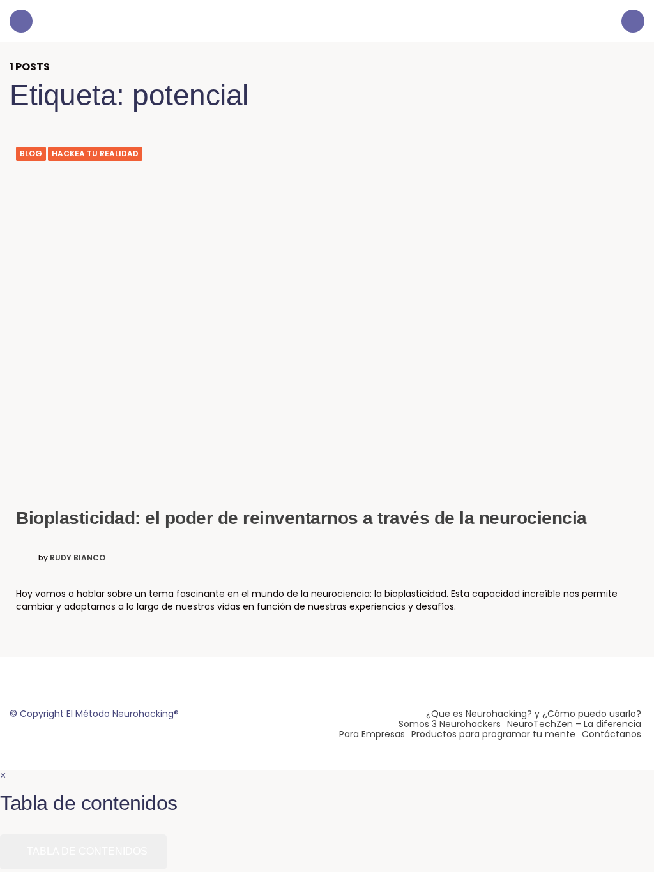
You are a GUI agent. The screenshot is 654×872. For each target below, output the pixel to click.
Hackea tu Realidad (95, 153)
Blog (31, 153)
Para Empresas (372, 734)
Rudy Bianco (77, 557)
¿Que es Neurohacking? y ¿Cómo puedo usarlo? (533, 713)
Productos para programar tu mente (493, 734)
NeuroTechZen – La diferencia (574, 724)
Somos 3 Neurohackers (450, 724)
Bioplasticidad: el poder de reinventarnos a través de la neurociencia (301, 518)
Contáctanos (611, 734)
